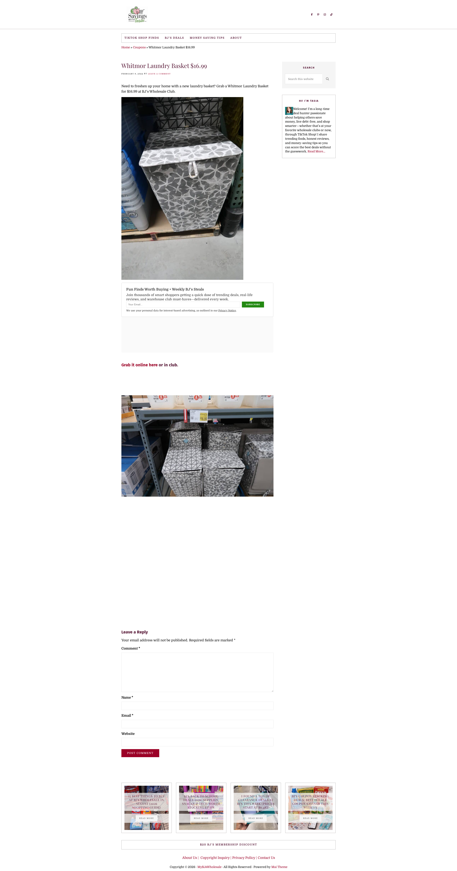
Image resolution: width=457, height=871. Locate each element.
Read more (148, 818)
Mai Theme (279, 867)
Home (125, 47)
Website (128, 734)
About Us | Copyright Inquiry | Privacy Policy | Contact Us (228, 858)
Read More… (316, 151)
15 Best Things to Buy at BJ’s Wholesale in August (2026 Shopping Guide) (146, 801)
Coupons (139, 47)
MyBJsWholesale (209, 867)
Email (127, 716)
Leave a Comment (159, 74)
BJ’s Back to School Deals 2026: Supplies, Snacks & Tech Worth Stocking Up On (201, 801)
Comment (130, 648)
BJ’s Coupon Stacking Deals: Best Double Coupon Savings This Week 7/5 (310, 801)
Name (127, 698)
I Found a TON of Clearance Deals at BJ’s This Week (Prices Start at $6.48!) (255, 801)
